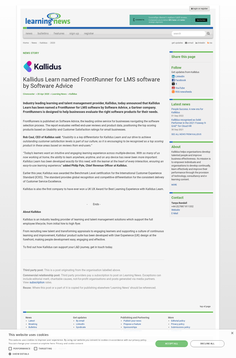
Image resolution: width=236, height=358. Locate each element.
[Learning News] (48, 19)
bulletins (43, 33)
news (29, 33)
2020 (52, 43)
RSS (210, 43)
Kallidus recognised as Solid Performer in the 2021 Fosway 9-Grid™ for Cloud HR (188, 122)
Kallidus (43, 43)
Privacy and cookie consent (69, 343)
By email (80, 320)
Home (26, 43)
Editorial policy (178, 320)
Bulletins (33, 327)
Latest (32, 320)
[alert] (118, 343)
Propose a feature (132, 324)
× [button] (232, 333)
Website (175, 209)
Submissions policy (180, 327)
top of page (204, 306)
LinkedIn (201, 43)
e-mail (190, 43)
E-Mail (174, 213)
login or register (200, 8)
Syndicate (81, 327)
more (174, 185)
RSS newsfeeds (183, 91)
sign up (74, 33)
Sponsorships (130, 327)
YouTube (180, 88)
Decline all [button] (207, 343)
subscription (37, 282)
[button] (79, 353)
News (34, 43)
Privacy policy (177, 324)
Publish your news (132, 320)
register (89, 33)
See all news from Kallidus (186, 134)
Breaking (33, 324)
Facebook (180, 80)
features (59, 33)
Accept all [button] (171, 343)
